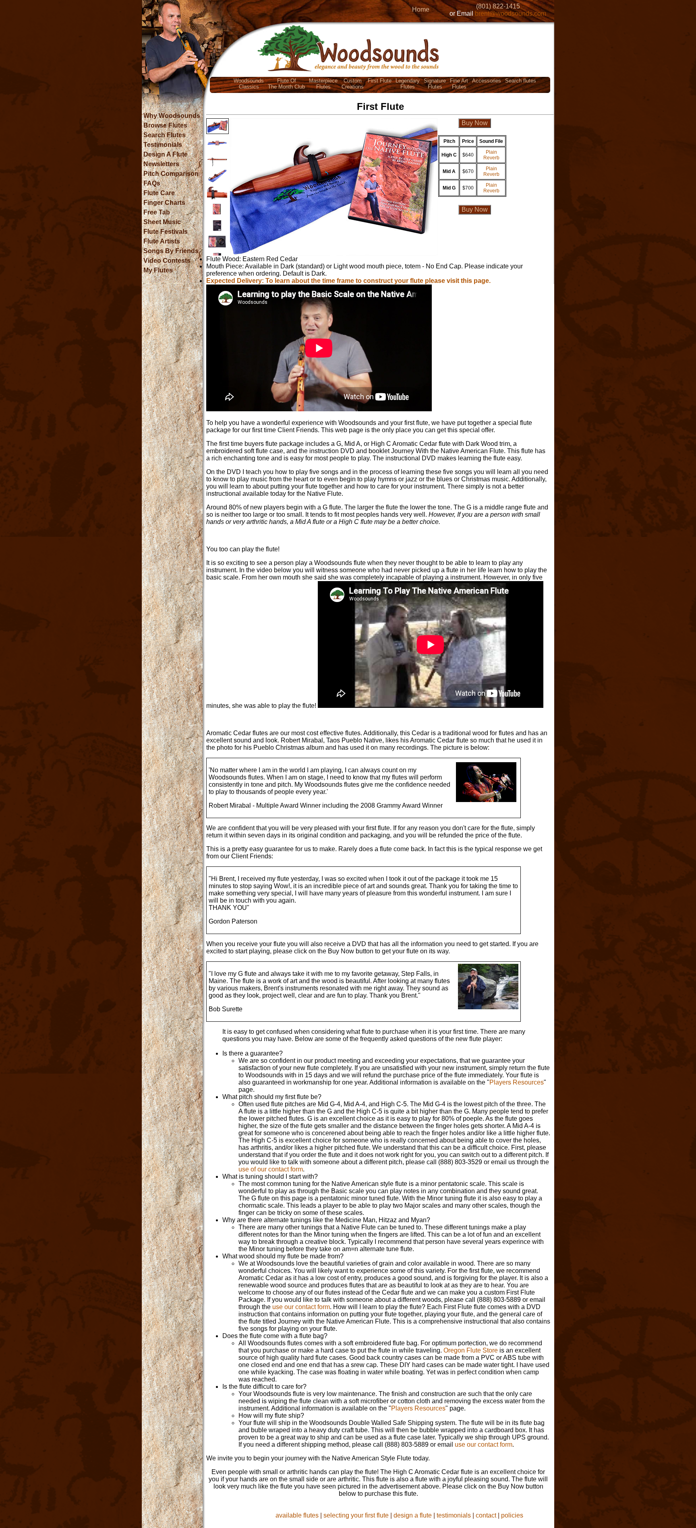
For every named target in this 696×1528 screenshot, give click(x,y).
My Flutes (158, 270)
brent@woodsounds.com (510, 13)
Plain (491, 152)
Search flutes (520, 81)
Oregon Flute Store (470, 1350)
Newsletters (161, 164)
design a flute (413, 1515)
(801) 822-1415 (498, 6)
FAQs (151, 183)
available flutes (297, 1515)
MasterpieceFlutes (323, 84)
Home (420, 9)
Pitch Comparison (171, 173)
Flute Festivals (165, 231)
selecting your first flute (356, 1515)
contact (486, 1515)
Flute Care (159, 193)
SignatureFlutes (435, 84)
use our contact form (301, 1306)
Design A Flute (165, 154)
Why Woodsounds (171, 115)
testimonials (454, 1515)
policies (512, 1515)
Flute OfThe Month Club (286, 84)
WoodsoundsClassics (249, 84)
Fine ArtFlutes (459, 84)
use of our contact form (270, 1169)
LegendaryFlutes (408, 84)
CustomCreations (353, 84)
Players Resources (516, 1082)
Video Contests (167, 260)
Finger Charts (164, 202)
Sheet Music (162, 222)
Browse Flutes (165, 125)
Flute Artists (161, 241)
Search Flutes (164, 135)
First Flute (380, 81)
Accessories (486, 81)
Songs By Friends (171, 250)
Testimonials (162, 144)
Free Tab (156, 212)
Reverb (491, 158)
